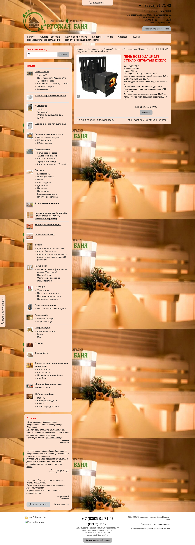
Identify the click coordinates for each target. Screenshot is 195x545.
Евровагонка (43, 174)
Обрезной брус (44, 321)
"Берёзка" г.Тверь (45, 81)
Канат (40, 334)
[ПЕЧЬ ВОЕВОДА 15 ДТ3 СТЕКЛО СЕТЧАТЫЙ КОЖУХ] (98, 77)
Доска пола (42, 185)
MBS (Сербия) (44, 140)
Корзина (97, 2)
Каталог (31, 36)
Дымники (41, 117)
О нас (110, 36)
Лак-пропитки (44, 372)
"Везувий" (42, 75)
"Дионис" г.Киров (45, 86)
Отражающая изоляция (49, 296)
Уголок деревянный (47, 194)
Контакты (97, 36)
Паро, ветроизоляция (48, 293)
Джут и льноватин (46, 331)
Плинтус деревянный (47, 197)
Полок (40, 179)
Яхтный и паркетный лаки (50, 375)
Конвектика (42, 89)
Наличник (42, 188)
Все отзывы (59, 504)
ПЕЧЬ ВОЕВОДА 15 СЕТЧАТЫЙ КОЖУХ (147, 120)
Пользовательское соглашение (43, 39)
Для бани (41, 378)
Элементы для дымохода (50, 115)
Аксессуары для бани (48, 406)
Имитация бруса (45, 176)
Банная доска (44, 182)
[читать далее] (53, 437)
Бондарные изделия (47, 400)
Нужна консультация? (2, 309)
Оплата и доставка (50, 36)
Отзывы (122, 36)
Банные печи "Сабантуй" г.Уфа (52, 83)
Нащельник (43, 191)
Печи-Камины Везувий (48, 137)
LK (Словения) (44, 143)
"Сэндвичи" (42, 112)
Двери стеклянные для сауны (52, 254)
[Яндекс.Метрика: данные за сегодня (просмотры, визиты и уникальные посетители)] (34, 522)
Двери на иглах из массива (50, 248)
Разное (40, 403)
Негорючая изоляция (47, 299)
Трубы (40, 109)
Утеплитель (43, 290)
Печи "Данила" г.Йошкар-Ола (51, 78)
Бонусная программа (76, 36)
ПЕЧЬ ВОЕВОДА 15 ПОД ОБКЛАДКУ (96, 120)
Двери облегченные (47, 251)
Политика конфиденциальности (82, 39)
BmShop (166, 529)
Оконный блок (44, 275)
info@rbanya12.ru (37, 517)
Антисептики (43, 369)
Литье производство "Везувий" (52, 164)
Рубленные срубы (46, 318)
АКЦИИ (136, 36)
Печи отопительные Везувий (51, 308)
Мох (39, 337)
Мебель (41, 398)
